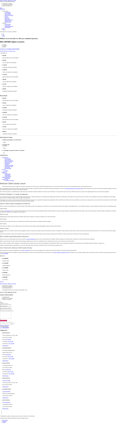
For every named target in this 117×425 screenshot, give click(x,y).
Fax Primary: (4, 341)
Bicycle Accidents (8, 161)
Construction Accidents (9, 180)
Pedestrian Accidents (9, 166)
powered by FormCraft (4, 325)
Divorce (6, 16)
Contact (3, 29)
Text (3, 34)
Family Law (7, 18)
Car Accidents (7, 13)
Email (3, 35)
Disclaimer (4, 421)
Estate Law (7, 17)
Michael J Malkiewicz (9, 26)
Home (3, 9)
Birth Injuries (7, 178)
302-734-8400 (5, 253)
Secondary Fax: (5, 343)
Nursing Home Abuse (9, 165)
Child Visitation (8, 176)
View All (1, 281)
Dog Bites (7, 164)
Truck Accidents (8, 14)
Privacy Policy (5, 420)
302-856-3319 (8, 369)
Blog (3, 28)
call (3, 33)
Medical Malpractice (9, 19)
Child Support (7, 175)
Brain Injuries (7, 163)
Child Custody (7, 173)
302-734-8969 (11, 343)
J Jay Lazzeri (7, 25)
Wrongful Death (8, 22)
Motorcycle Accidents (9, 15)
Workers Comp (8, 20)
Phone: (3, 339)
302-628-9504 (8, 354)
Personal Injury (8, 12)
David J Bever (7, 27)
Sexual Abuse (7, 167)
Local (3, 380)
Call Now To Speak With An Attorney (7, 1)
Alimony (6, 170)
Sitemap (4, 422)
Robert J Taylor (8, 24)
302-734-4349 (10, 341)
